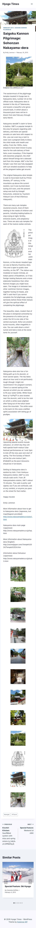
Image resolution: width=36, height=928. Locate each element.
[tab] (15, 902)
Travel (14, 814)
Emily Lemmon (10, 52)
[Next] (30, 881)
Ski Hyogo (18, 886)
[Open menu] (32, 3)
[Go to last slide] (6, 881)
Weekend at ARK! (27, 829)
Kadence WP (22, 922)
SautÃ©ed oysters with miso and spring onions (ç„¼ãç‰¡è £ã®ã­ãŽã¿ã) (9, 834)
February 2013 (8, 27)
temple (6, 814)
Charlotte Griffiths (12, 890)
